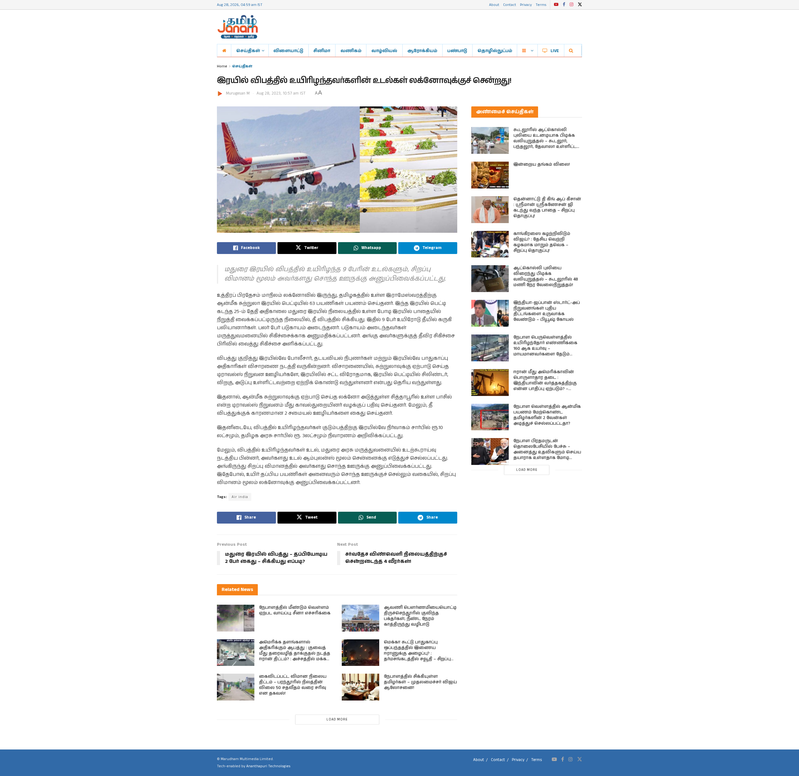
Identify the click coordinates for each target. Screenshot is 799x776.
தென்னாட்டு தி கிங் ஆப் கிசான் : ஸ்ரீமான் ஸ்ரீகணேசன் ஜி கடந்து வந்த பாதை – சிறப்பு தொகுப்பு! (547, 207)
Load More (337, 719)
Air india (240, 497)
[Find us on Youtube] (556, 4)
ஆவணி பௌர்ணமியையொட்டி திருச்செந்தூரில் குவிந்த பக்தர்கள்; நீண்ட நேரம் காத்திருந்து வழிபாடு (420, 615)
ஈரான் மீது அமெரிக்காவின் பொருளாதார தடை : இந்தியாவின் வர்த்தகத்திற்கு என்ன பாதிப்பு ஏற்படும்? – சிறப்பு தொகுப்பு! (545, 383)
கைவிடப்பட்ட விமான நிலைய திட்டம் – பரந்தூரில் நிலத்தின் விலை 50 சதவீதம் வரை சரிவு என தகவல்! (292, 684)
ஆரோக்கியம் (422, 50)
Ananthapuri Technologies (268, 766)
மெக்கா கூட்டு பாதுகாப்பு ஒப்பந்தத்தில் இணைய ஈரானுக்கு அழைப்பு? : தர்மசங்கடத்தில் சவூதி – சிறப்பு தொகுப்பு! (417, 653)
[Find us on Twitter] (580, 4)
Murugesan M (238, 93)
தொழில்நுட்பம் (495, 50)
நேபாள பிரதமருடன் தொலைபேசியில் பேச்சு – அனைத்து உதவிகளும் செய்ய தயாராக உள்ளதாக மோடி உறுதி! (547, 452)
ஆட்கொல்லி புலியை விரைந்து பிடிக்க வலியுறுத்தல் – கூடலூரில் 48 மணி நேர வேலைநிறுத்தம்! (545, 276)
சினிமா (321, 50)
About (494, 4)
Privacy (526, 4)
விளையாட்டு (288, 50)
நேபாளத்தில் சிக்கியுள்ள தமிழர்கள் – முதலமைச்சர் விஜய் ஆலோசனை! (420, 682)
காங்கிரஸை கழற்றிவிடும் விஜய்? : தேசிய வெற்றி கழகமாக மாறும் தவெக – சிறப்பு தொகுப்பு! (541, 242)
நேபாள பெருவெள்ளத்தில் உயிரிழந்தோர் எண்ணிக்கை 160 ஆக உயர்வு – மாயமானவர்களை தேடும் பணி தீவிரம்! (545, 348)
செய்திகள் (248, 50)
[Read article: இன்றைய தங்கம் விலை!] (490, 175)
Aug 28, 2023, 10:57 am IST (281, 93)
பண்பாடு (457, 50)
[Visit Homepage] (237, 26)
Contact (509, 4)
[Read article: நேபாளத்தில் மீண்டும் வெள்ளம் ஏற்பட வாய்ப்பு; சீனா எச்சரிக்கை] (235, 618)
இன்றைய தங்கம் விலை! (541, 164)
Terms (541, 4)
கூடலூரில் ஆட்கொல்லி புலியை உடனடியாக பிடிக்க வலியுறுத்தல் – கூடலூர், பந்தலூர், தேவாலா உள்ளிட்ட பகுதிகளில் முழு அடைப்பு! (544, 141)
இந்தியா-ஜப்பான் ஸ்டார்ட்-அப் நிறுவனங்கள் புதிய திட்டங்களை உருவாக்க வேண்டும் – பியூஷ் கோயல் (546, 311)
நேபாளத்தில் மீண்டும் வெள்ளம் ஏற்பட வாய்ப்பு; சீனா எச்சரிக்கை (295, 610)
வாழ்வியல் (384, 50)
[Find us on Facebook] (564, 4)
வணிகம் (351, 50)
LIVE (555, 50)
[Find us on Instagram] (571, 4)
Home (222, 66)
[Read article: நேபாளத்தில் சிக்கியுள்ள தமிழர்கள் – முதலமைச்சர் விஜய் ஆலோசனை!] (360, 687)
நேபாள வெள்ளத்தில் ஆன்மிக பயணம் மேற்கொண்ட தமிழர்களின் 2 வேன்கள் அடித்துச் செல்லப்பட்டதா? (547, 415)
